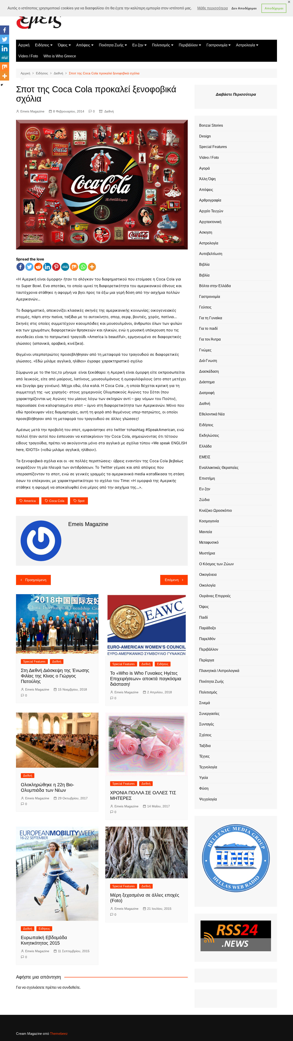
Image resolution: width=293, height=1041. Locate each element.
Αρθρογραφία (210, 200)
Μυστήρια (207, 553)
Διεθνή (109, 111)
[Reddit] (38, 267)
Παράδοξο (207, 628)
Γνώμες (205, 350)
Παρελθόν (207, 639)
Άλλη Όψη (207, 179)
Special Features (34, 661)
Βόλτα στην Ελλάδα (215, 286)
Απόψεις (83, 45)
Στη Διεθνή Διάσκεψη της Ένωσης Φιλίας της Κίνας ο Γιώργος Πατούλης (55, 676)
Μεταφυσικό (209, 542)
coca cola (56, 501)
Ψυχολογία (208, 799)
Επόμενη (172, 580)
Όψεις (63, 45)
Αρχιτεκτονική (210, 222)
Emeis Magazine (32, 111)
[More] (92, 267)
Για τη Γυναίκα (210, 318)
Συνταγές (206, 724)
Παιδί (203, 617)
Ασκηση (205, 232)
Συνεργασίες (209, 714)
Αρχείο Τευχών (211, 211)
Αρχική (24, 45)
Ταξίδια (205, 746)
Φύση (204, 788)
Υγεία (203, 778)
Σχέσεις (205, 735)
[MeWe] (65, 267)
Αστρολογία (245, 45)
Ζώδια (204, 500)
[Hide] (2, 85)
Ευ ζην (137, 45)
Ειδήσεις (42, 45)
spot (81, 501)
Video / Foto (28, 56)
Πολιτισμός (161, 45)
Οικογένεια (208, 574)
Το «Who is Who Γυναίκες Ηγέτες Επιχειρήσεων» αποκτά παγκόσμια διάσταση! (145, 679)
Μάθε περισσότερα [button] (212, 8)
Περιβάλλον (188, 45)
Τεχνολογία (208, 767)
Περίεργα (206, 660)
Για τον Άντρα (210, 339)
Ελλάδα (205, 446)
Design (205, 136)
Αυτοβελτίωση (210, 254)
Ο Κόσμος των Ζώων (216, 564)
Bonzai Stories (211, 125)
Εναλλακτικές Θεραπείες (219, 468)
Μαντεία (205, 532)
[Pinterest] (56, 267)
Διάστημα (206, 382)
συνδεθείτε (71, 987)
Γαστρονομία (216, 45)
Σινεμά (204, 703)
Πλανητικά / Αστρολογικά (219, 671)
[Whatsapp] (83, 267)
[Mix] (74, 267)
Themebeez (59, 1033)
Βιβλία (204, 264)
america (30, 501)
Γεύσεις (205, 307)
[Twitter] (29, 267)
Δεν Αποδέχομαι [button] (244, 8)
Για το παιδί (208, 328)
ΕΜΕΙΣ (204, 457)
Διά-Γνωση (208, 361)
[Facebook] (20, 267)
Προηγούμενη (35, 580)
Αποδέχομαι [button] (274, 8)
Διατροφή (206, 393)
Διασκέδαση (209, 371)
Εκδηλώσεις (209, 435)
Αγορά (204, 168)
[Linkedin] (47, 267)
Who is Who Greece (59, 56)
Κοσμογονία (209, 521)
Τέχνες (204, 756)
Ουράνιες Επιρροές (215, 596)
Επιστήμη (207, 478)
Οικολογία (207, 585)
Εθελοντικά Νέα (212, 414)
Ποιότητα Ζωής (111, 45)
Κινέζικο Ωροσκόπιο (215, 510)
